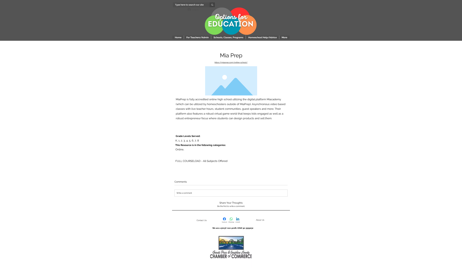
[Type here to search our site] (212, 4)
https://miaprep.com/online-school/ (231, 62)
